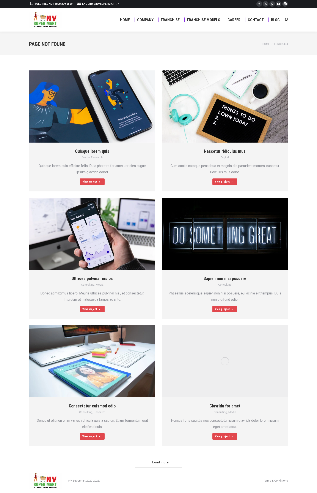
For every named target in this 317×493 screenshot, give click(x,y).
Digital (225, 157)
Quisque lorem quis (92, 151)
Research (97, 157)
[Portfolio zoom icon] (87, 106)
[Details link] (97, 106)
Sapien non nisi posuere (225, 278)
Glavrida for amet (224, 406)
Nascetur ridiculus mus (225, 151)
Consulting (87, 284)
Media (86, 157)
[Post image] (92, 106)
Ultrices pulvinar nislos (92, 278)
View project (89, 181)
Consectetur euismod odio (92, 406)
